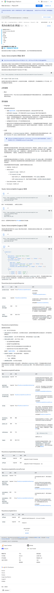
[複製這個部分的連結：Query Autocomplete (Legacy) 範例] (28, 189)
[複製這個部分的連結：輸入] (8, 92)
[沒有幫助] (51, 22)
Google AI (4, 579)
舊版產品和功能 (29, 10)
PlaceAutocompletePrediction (24, 289)
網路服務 (21, 562)
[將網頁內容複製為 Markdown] (26, 26)
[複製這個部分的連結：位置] (8, 130)
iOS (19, 558)
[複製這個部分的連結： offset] (7, 463)
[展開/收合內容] (10, 29)
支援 (37, 560)
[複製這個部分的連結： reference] (3, 434)
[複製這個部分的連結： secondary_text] (6, 494)
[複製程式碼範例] (51, 196)
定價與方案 (39, 555)
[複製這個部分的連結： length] (7, 458)
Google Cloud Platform (6, 577)
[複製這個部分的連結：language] (11, 105)
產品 (6, 22)
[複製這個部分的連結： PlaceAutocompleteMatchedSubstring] (26, 452)
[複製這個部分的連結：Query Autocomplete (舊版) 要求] (26, 56)
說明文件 (20, 22)
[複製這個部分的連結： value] (7, 522)
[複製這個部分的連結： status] (7, 298)
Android (20, 555)
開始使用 (39, 5)
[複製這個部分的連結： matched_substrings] (3, 388)
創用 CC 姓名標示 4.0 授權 (23, 537)
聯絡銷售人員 (48, 5)
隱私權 (6, 586)
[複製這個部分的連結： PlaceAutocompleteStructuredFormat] (26, 469)
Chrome (3, 572)
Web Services (6, 6)
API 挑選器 (4, 558)
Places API (15, 6)
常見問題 (3, 555)
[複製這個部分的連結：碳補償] (9, 145)
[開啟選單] (2, 1)
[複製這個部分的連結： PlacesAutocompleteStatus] (20, 325)
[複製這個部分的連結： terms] (7, 406)
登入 (51, 1)
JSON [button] (4, 246)
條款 (2, 586)
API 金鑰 (41, 60)
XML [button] (9, 246)
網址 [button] (4, 193)
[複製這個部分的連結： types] (7, 440)
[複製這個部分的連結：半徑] (8, 156)
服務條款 (38, 562)
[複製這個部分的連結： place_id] (3, 425)
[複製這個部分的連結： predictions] (3, 291)
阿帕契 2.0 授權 (37, 537)
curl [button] (8, 193)
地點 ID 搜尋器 (4, 560)
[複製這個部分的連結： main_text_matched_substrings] (3, 486)
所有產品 (3, 581)
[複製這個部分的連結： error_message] (3, 309)
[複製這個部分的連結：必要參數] (9, 88)
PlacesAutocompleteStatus (21, 297)
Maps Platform (16, 2)
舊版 (37, 22)
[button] (9, 46)
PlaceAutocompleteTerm (23, 405)
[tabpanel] (27, 199)
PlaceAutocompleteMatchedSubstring (26, 385)
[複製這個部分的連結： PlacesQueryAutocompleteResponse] (25, 283)
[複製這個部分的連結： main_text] (3, 477)
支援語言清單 (12, 110)
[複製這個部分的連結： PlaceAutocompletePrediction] (21, 370)
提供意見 (49, 25)
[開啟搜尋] (39, 1)
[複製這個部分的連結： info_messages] (3, 318)
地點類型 (42, 446)
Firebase (3, 574)
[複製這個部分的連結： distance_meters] (7, 419)
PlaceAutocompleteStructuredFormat (23, 394)
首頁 (2, 22)
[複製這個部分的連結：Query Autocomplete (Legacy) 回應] (28, 226)
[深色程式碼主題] (51, 73)
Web (20, 560)
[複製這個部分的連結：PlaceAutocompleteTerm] (18, 511)
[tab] (4, 193)
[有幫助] (49, 22)
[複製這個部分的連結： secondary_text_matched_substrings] (3, 504)
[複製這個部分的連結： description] (3, 378)
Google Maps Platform (12, 22)
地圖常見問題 (11, 351)
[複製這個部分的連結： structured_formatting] (3, 398)
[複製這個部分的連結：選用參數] (9, 101)
